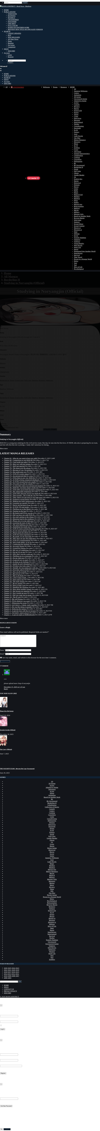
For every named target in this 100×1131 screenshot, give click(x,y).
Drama (55, 87)
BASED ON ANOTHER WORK (18, 27)
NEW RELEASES (14, 37)
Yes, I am (7, 1129)
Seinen (76, 112)
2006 (5, 978)
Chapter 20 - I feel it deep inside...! (16, 578)
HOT (9, 35)
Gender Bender (79, 175)
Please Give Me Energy (7, 711)
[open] (1, 68)
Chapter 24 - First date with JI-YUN (16, 570)
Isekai (76, 189)
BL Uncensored (79, 165)
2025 (9, 968)
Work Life (77, 247)
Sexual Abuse (78, 224)
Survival (77, 255)
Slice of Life (78, 267)
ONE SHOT (12, 24)
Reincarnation (79, 206)
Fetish (76, 169)
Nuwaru (2, 363)
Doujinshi (77, 128)
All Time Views (13, 39)
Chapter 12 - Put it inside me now (15, 593)
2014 (5, 974)
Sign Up (3, 1044)
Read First (46, 429)
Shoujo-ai (77, 228)
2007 (17, 976)
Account (7, 53)
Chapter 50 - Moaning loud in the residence (19, 519)
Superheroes (78, 253)
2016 (13, 972)
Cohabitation (78, 155)
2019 (17, 970)
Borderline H (78, 167)
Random (11, 43)
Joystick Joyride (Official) (7, 730)
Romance (64, 87)
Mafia (76, 191)
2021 (9, 970)
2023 (17, 968)
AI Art (52, 791)
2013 (9, 974)
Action (76, 103)
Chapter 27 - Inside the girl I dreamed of (18, 564)
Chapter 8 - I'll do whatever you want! (17, 601)
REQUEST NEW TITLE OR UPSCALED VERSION (25, 29)
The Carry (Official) (6, 749)
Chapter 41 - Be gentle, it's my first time (18, 536)
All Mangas (11, 276)
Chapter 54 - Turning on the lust (15, 511)
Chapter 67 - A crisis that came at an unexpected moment (23, 486)
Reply (6, 689)
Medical (77, 208)
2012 (13, 974)
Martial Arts (78, 204)
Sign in (3, 1010)
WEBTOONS (12, 14)
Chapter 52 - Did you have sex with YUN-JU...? (20, 515)
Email (2, 654)
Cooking (77, 157)
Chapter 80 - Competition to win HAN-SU (18, 460)
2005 (9, 978)
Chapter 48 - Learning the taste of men (17, 523)
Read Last (53, 429)
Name (10, 41)
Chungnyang (4, 372)
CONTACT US (9, 989)
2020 (2, 415)
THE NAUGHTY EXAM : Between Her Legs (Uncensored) (17, 768)
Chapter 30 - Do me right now (14, 558)
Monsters (77, 142)
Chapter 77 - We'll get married (14, 466)
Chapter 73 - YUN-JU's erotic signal (16, 474)
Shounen (77, 120)
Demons (77, 185)
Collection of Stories (52, 807)
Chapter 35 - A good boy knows (15, 548)
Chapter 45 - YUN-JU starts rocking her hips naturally (23, 529)
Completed (11, 47)
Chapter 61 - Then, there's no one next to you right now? (23, 497)
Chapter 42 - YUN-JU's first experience (17, 535)
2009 (9, 976)
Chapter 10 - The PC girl (12, 597)
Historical (77, 183)
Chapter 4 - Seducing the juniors (15, 609)
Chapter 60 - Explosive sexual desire (17, 499)
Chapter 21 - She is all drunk (14, 576)
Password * (4, 1020)
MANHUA (11, 18)
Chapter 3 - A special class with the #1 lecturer (20, 611)
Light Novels (78, 136)
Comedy (77, 105)
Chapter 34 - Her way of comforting (16, 550)
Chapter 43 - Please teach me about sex (17, 533)
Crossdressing (79, 126)
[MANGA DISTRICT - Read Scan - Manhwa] (15, 6)
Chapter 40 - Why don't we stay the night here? (20, 538)
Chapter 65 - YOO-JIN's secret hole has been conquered (23, 490)
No (1, 1129)
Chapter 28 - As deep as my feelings (16, 562)
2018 (5, 972)
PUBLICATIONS (9, 12)
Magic (76, 193)
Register (11, 57)
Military (77, 212)
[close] (1, 70)
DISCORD (11, 51)
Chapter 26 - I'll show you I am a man (17, 566)
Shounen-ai (78, 230)
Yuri (75, 265)
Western (52, 952)
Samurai (77, 222)
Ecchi (76, 130)
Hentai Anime (52, 848)
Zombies (77, 148)
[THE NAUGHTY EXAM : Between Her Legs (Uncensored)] (3, 764)
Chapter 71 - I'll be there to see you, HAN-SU (19, 478)
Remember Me (7, 1025)
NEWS (6, 49)
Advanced (3, 66)
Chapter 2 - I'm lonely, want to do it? (16, 613)
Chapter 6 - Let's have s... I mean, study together (20, 605)
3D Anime (77, 97)
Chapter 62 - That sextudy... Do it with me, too (20, 495)
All (6, 87)
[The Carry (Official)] (3, 745)
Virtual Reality (79, 243)
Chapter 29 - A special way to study (16, 560)
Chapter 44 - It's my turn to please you (17, 531)
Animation (77, 95)
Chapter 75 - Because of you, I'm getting (18, 470)
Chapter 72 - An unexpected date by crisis (18, 476)
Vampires (77, 240)
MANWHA (12, 16)
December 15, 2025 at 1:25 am (14, 687)
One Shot (77, 138)
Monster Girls (78, 214)
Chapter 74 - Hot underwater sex (15, 472)
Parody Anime (52, 895)
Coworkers (77, 159)
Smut (75, 232)
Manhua (77, 197)
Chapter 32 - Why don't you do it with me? (19, 554)
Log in (2, 1077)
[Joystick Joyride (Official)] (3, 726)
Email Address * (5, 1058)
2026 (5, 968)
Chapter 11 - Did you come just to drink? (18, 595)
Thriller (76, 124)
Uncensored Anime (80, 99)
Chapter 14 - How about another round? (18, 589)
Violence (77, 242)
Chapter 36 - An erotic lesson (14, 546)
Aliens (76, 114)
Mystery (77, 107)
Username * (4, 1052)
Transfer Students (80, 238)
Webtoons (46, 87)
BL (75, 163)
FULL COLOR (13, 25)
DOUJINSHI (12, 22)
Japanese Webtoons (81, 91)
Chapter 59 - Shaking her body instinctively (19, 501)
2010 (5, 976)
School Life (78, 111)
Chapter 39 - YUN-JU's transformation (17, 540)
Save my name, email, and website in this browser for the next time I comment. (29, 658)
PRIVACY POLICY (10, 991)
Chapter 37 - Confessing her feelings (17, 544)
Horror (76, 187)
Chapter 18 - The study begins (14, 581)
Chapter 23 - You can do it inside (15, 572)
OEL (52, 891)
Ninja (76, 200)
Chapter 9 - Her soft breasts (13, 599)
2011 (17, 974)
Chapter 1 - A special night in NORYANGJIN (19, 615)
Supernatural (78, 122)
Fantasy (76, 132)
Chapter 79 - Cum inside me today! (16, 462)
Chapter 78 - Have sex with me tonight (17, 464)
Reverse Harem (79, 218)
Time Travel (78, 257)
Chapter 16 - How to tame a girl (15, 585)
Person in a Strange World (83, 259)
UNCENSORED (13, 20)
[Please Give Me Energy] (3, 707)
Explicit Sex (78, 179)
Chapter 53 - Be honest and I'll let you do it (19, 513)
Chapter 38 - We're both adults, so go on (18, 542)
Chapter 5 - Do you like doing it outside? (18, 607)
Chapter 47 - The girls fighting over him (18, 525)
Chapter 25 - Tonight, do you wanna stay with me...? (22, 568)
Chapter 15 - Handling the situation (16, 587)
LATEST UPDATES (14, 33)
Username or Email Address (9, 1097)
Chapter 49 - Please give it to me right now (19, 521)
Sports (76, 249)
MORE (72, 87)
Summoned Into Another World (85, 251)
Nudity (76, 202)
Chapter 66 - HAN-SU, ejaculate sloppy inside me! (21, 488)
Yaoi (75, 263)
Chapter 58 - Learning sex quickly (16, 503)
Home (7, 273)
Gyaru (76, 150)
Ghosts (76, 173)
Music (76, 144)
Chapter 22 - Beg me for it (13, 574)
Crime (76, 116)
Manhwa (77, 198)
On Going (11, 45)
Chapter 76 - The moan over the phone (17, 468)
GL (75, 177)
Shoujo (76, 109)
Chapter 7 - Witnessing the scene (15, 603)
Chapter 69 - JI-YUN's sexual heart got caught (20, 482)
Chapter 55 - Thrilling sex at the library (17, 509)
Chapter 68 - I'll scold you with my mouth (18, 484)
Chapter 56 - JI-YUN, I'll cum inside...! (17, 507)
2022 (5, 970)
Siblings (77, 234)
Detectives (77, 118)
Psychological (79, 269)
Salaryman (77, 220)
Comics (76, 93)
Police (76, 261)
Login (10, 55)
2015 (17, 972)
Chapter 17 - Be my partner (13, 583)
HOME (6, 10)
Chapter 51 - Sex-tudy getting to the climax (19, 517)
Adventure (77, 152)
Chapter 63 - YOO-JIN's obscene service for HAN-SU (22, 493)
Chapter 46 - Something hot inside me (17, 527)
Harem (76, 181)
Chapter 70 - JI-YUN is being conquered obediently (22, 480)
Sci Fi (76, 146)
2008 (13, 976)
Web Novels (78, 245)
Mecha (76, 210)
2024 (13, 968)
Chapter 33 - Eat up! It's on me (14, 552)
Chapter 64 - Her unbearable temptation (18, 492)
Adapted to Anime (80, 101)
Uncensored (52, 942)
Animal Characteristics (82, 154)
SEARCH (7, 31)
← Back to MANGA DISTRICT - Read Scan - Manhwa (18, 1036)
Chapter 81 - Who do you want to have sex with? (21, 458)
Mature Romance (80, 140)
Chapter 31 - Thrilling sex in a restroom (18, 556)
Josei (75, 134)
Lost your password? (7, 1033)
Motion (51, 883)
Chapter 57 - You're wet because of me (17, 505)
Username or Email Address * (10, 1014)
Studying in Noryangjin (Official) (24, 282)
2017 (9, 972)
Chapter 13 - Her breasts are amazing (17, 591)
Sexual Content (79, 226)
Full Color (77, 171)
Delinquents (78, 161)
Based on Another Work (82, 216)
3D (75, 89)
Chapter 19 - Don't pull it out (14, 580)
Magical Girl (78, 195)
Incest (76, 236)
